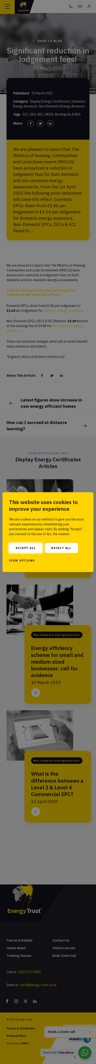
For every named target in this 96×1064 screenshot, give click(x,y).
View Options (22, 560)
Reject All (61, 548)
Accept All (26, 548)
